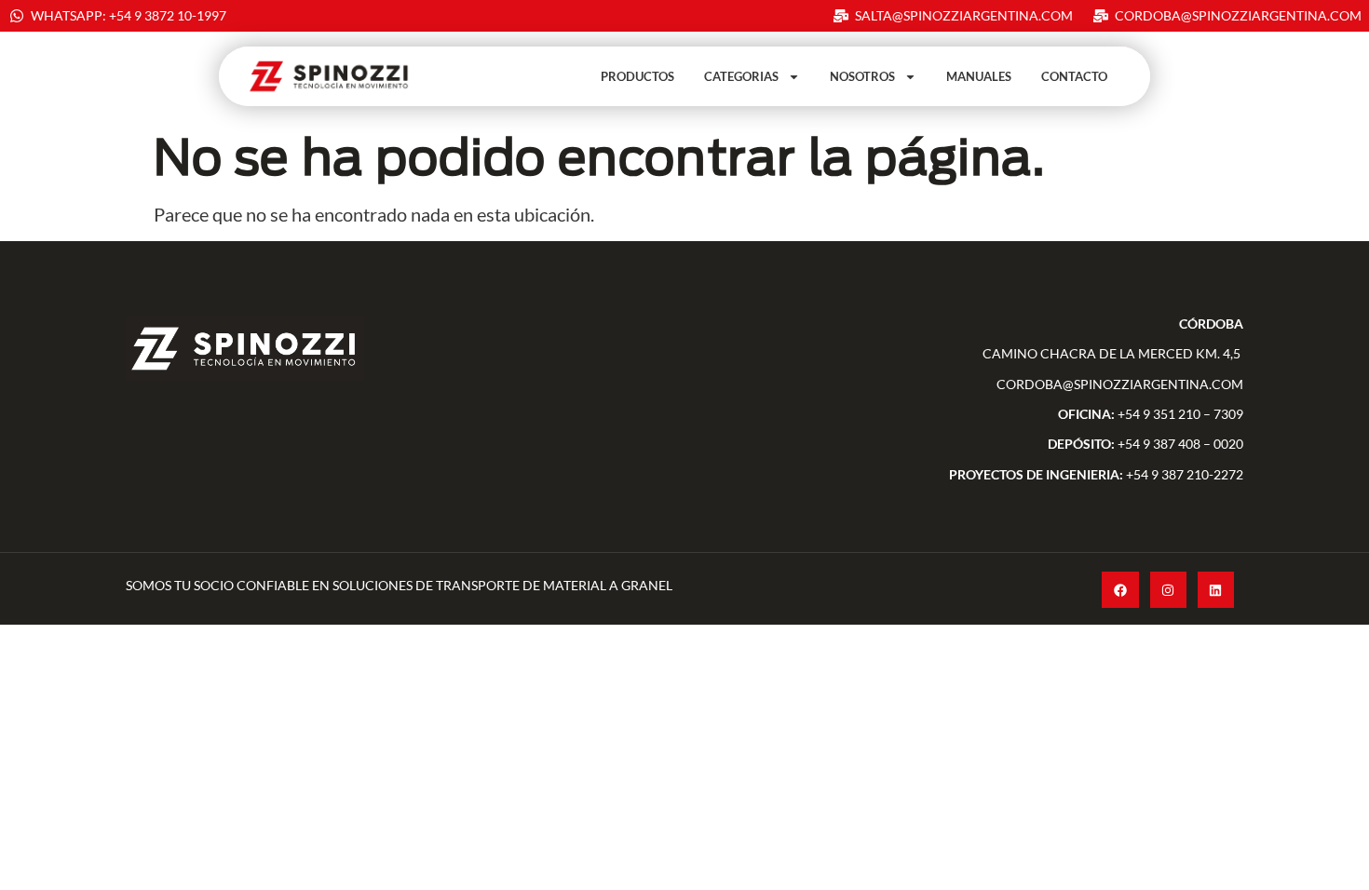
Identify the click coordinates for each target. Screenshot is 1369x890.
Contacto (1074, 76)
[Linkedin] (1216, 590)
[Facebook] (1120, 590)
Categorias (741, 76)
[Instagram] (1168, 590)
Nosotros (862, 76)
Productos (637, 76)
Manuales (978, 76)
